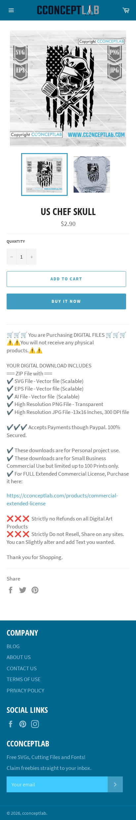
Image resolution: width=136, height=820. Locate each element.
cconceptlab (34, 813)
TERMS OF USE (24, 679)
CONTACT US (22, 668)
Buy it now (66, 301)
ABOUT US (19, 657)
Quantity (16, 241)
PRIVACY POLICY (25, 690)
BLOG (13, 646)
